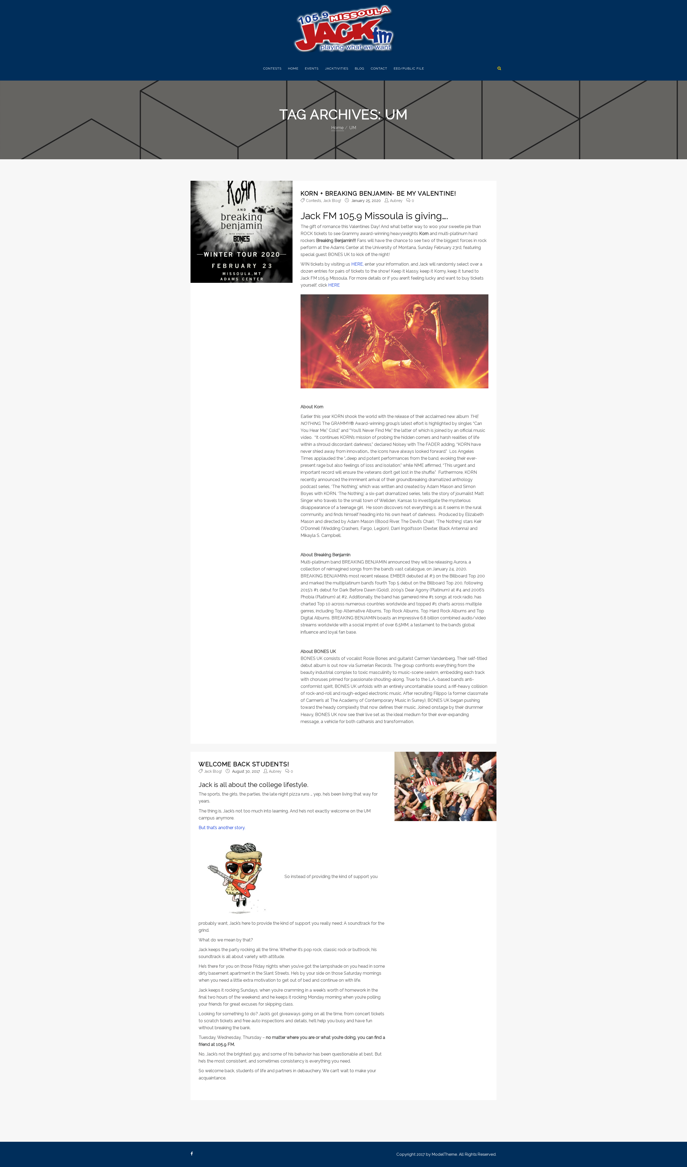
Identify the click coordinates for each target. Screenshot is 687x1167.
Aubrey (396, 200)
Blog (359, 68)
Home (293, 68)
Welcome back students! (244, 764)
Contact (379, 68)
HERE (334, 285)
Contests (272, 68)
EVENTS (312, 68)
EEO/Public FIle (409, 68)
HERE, (357, 264)
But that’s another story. (222, 827)
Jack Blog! (332, 200)
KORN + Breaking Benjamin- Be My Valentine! (378, 193)
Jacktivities (336, 68)
